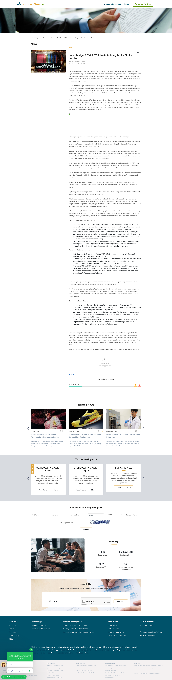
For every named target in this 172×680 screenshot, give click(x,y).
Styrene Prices (160, 665)
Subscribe (121, 601)
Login (126, 4)
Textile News (112, 625)
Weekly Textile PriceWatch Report (75, 625)
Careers (12, 629)
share (138, 52)
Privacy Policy (14, 636)
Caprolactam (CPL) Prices (58, 665)
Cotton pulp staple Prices (109, 665)
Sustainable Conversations (117, 636)
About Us (12, 625)
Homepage (35, 38)
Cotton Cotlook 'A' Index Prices (81, 668)
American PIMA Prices (92, 665)
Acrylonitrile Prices (144, 673)
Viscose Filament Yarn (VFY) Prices (111, 672)
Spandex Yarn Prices (146, 665)
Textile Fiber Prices (164, 668)
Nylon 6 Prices (59, 677)
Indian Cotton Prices (79, 670)
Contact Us (13, 632)
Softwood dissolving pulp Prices (110, 668)
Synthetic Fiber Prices (155, 668)
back (70, 47)
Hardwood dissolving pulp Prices (120, 665)
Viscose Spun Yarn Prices (109, 677)
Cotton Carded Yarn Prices (91, 672)
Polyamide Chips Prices (59, 668)
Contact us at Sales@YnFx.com (151, 632)
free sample (43, 490)
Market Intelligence (39, 625)
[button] (144, 429)
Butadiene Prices (154, 665)
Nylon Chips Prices (50, 668)
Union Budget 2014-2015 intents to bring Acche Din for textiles (72, 38)
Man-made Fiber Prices (146, 668)
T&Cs (11, 639)
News (45, 38)
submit (86, 529)
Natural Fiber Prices (137, 668)
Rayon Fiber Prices (122, 672)
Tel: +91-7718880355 (147, 635)
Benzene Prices (49, 665)
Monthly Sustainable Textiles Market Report (79, 632)
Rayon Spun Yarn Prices (116, 675)
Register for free (143, 4)
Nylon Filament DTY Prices (58, 670)
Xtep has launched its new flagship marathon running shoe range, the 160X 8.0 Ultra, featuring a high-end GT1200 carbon (85, 443)
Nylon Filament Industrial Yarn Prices (53, 675)
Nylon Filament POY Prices (51, 672)
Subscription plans (112, 4)
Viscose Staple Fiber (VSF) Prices (110, 670)
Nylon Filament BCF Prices (51, 677)
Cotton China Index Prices (92, 668)
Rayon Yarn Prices (108, 675)
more (56, 490)
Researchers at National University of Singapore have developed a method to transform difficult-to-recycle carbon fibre (122, 443)
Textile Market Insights (116, 632)
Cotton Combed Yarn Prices (80, 672)
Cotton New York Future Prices (81, 665)
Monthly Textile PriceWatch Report (75, 629)
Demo (119, 487)
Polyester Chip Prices (35, 668)
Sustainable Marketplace (41, 629)
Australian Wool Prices (138, 665)
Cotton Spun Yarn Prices (88, 670)
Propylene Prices (137, 673)
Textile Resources (114, 629)
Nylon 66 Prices (49, 670)
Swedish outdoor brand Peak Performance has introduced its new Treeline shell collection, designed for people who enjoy (47, 443)
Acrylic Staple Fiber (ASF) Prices (154, 673)
